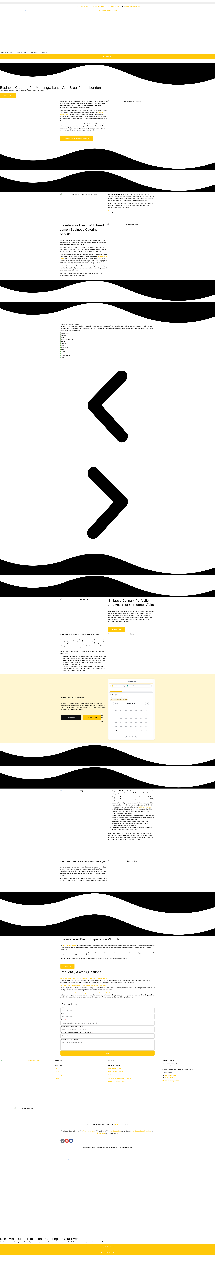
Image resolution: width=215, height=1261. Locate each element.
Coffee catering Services (115, 1071)
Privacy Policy (105, 1153)
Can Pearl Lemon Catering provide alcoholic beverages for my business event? (83, 985)
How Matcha (101, 1133)
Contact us (111, 211)
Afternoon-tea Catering (115, 1068)
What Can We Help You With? (69, 1039)
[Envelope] (67, 1141)
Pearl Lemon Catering (69, 945)
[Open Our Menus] (39, 52)
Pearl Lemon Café (115, 1131)
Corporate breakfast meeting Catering (119, 1078)
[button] (107, 407)
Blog (56, 1068)
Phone (62, 1020)
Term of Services (115, 1153)
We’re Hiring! (58, 1075)
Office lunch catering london (116, 1081)
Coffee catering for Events (116, 1075)
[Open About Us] (49, 52)
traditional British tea (144, 807)
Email (62, 1013)
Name (62, 1007)
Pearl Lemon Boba (138, 1131)
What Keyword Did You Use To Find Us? (72, 1026)
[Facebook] (71, 1141)
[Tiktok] (62, 1141)
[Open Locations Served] (28, 52)
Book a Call (119, 1124)
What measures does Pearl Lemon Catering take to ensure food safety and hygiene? (85, 993)
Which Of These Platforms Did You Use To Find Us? (76, 1032)
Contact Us (58, 1078)
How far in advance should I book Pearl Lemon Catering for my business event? (83, 978)
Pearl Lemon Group (89, 1131)
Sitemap (97, 1153)
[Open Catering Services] (13, 52)
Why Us (57, 1071)
